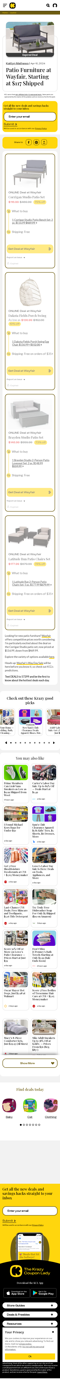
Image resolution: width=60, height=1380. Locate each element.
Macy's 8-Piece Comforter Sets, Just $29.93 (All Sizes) (16, 1040)
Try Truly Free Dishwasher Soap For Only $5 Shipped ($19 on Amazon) (43, 912)
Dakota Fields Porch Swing (27, 315)
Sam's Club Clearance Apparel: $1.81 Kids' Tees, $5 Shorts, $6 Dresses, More (43, 830)
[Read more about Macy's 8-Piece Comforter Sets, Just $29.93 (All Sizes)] (16, 1027)
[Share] (44, 142)
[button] (52, 1305)
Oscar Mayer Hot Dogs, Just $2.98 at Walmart (14, 993)
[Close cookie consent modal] (53, 1332)
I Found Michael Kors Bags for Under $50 (13, 827)
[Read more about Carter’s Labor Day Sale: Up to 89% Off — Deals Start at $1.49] (44, 772)
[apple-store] (17, 1293)
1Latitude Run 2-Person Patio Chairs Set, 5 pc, (31, 583)
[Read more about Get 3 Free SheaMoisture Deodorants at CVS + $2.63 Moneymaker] (16, 855)
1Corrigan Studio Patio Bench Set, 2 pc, (32, 221)
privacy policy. (25, 1344)
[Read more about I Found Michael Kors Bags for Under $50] (16, 814)
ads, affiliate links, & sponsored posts (29, 94)
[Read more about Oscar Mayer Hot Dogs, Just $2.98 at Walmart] (16, 979)
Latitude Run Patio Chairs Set (29, 559)
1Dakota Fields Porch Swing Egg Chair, (30, 343)
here (51, 656)
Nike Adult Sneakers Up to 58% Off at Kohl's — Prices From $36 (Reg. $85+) (43, 1043)
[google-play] (43, 1293)
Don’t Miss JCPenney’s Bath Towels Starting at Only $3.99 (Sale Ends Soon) (42, 954)
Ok (30, 1356)
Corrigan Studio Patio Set (26, 197)
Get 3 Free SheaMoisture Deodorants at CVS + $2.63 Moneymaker (16, 870)
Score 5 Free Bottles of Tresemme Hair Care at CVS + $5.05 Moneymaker (44, 995)
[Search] (48, 5)
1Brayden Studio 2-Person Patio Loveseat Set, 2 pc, (30, 463)
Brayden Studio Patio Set (25, 437)
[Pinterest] (36, 142)
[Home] (12, 5)
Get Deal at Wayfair (21, 249)
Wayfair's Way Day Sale (30, 662)
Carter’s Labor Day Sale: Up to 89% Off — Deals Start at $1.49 (43, 787)
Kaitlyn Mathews (17, 63)
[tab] (11, 742)
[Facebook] (29, 142)
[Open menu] (5, 5)
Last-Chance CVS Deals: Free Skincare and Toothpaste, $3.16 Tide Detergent (16, 912)
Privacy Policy (41, 128)
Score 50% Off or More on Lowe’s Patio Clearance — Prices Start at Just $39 (15, 954)
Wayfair (46, 635)
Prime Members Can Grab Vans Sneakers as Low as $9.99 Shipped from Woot (15, 789)
